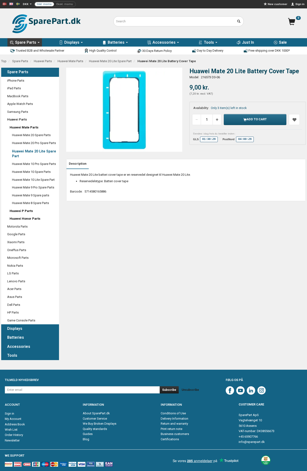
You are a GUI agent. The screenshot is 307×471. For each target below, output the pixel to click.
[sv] (18, 3)
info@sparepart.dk (252, 442)
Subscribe (169, 390)
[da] (4, 3)
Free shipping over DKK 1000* (269, 50)
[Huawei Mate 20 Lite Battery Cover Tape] (124, 110)
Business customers (175, 434)
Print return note (171, 429)
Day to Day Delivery (209, 50)
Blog (86, 439)
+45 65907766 (248, 436)
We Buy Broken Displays (99, 423)
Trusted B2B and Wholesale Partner (39, 50)
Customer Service (95, 418)
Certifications (170, 439)
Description (77, 163)
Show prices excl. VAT (55, 4)
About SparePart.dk (96, 413)
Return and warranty (174, 423)
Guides (88, 434)
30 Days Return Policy (157, 51)
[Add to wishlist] (294, 119)
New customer (277, 4)
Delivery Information (174, 418)
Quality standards (95, 429)
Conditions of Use (173, 413)
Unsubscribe (190, 390)
